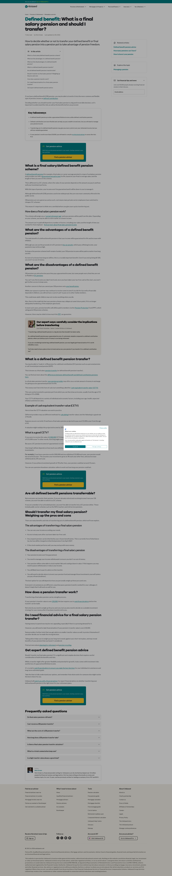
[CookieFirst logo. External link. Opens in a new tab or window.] (65, 429)
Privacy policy (103, 428)
